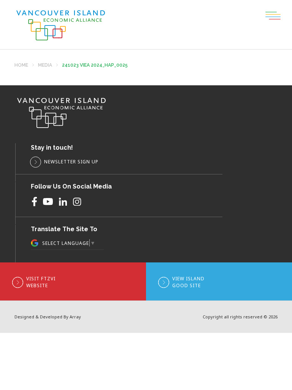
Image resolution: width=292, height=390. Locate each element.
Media (45, 65)
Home (21, 65)
